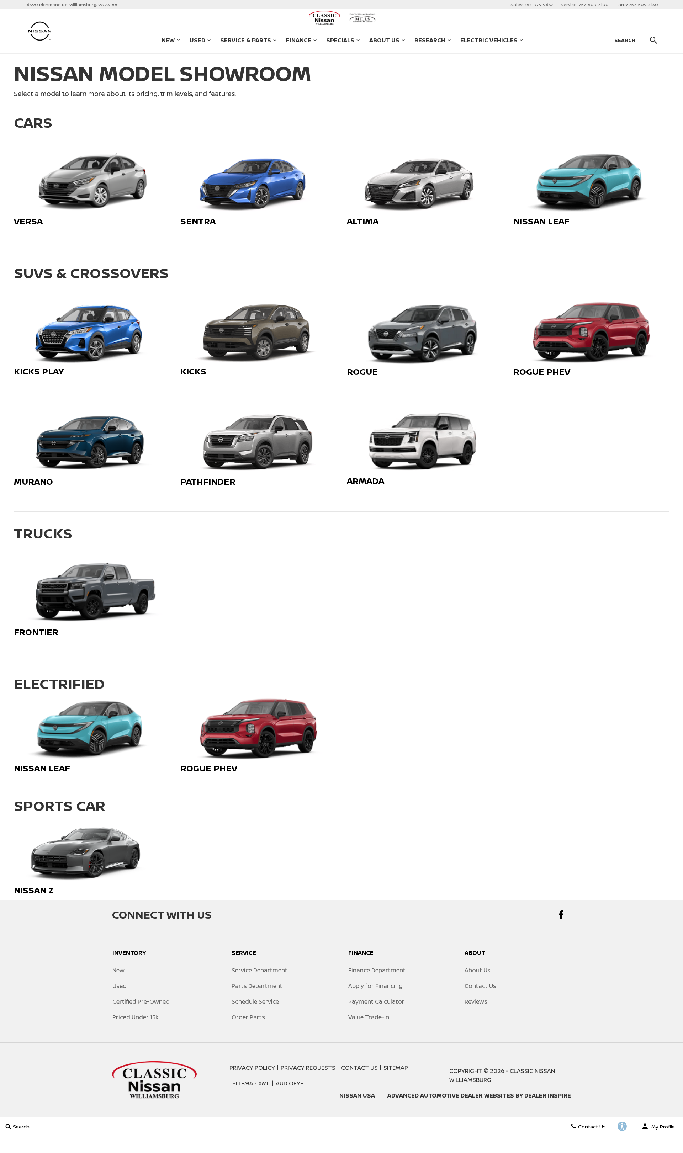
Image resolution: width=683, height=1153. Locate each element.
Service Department (259, 970)
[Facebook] (561, 915)
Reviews (476, 1001)
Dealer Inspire (547, 1095)
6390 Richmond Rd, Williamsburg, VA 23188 (72, 4)
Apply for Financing (375, 986)
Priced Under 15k (135, 1017)
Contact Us (480, 986)
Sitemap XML (251, 1083)
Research (429, 41)
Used (197, 40)
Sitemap (395, 1068)
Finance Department (377, 970)
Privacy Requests (308, 1068)
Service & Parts (245, 40)
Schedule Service (255, 1001)
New (168, 40)
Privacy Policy (252, 1068)
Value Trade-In (368, 1017)
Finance (298, 40)
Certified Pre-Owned (141, 1001)
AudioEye (289, 1083)
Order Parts (248, 1017)
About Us (384, 40)
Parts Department (257, 986)
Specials (340, 40)
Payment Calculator (376, 1001)
